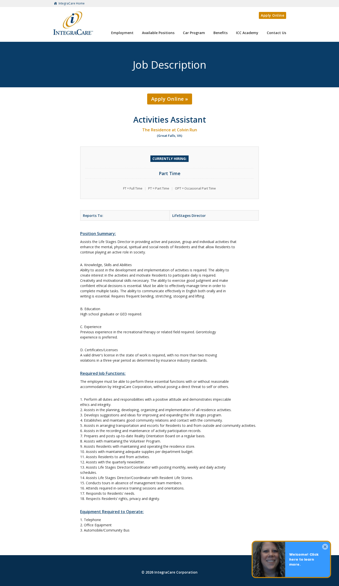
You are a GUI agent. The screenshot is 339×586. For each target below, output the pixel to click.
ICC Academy (247, 32)
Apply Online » (169, 99)
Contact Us (276, 32)
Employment (122, 32)
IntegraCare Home (71, 3)
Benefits (220, 32)
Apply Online (272, 15)
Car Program (194, 32)
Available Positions (158, 32)
